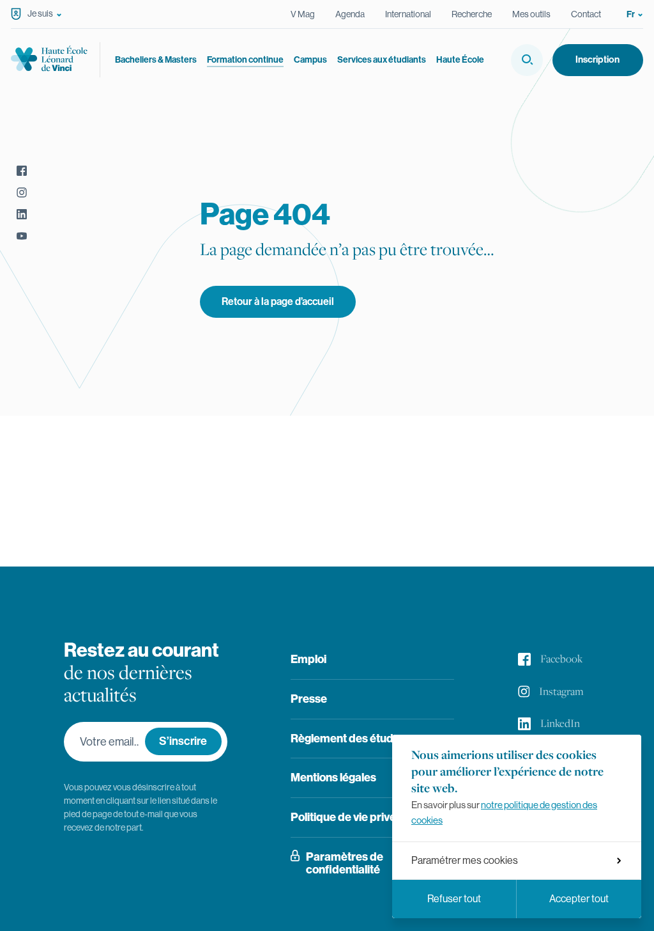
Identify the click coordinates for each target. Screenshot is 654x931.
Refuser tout (454, 899)
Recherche (472, 14)
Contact (586, 14)
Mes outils (531, 14)
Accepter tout (579, 899)
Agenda (350, 14)
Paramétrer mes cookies (464, 860)
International (408, 14)
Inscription (597, 59)
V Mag (303, 14)
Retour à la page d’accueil (278, 301)
